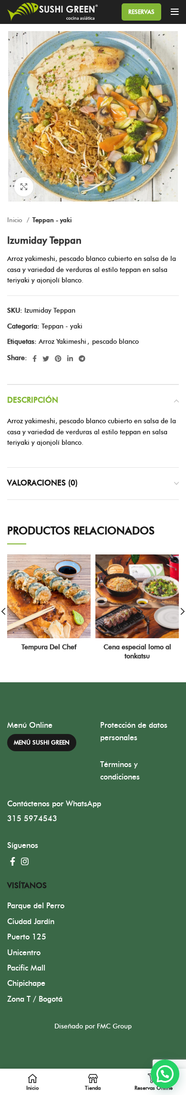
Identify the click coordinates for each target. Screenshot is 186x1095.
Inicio (15, 220)
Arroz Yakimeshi (62, 342)
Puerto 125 (26, 937)
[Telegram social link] (82, 358)
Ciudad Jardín (30, 922)
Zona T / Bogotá (34, 999)
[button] (165, 1074)
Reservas (141, 12)
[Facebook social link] (35, 358)
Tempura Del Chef (48, 647)
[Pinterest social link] (58, 358)
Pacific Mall (26, 968)
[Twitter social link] (46, 358)
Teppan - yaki (52, 220)
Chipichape (26, 983)
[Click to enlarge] (23, 186)
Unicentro (24, 953)
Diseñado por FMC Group (93, 1026)
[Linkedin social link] (70, 358)
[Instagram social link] (24, 861)
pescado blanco (115, 342)
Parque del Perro (35, 906)
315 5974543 (32, 819)
